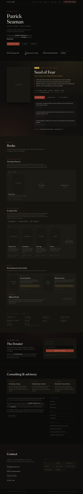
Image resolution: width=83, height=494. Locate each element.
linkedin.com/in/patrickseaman (13, 471)
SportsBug (63, 401)
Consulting (53, 2)
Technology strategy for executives (63, 431)
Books (41, 2)
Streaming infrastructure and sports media (63, 425)
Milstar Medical (63, 407)
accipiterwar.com (12, 221)
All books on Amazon (23, 221)
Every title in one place (12, 475)
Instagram (71, 463)
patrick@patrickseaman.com (13, 466)
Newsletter (46, 2)
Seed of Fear (34, 2)
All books (24, 43)
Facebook (49, 466)
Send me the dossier (60, 350)
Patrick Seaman (11, 1)
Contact (60, 2)
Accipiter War (63, 418)
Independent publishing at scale (63, 434)
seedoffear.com (51, 97)
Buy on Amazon (39, 97)
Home (48, 491)
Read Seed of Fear (13, 43)
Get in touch (12, 415)
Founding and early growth (63, 428)
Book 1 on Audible (34, 221)
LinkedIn (60, 463)
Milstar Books (63, 404)
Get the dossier (63, 97)
